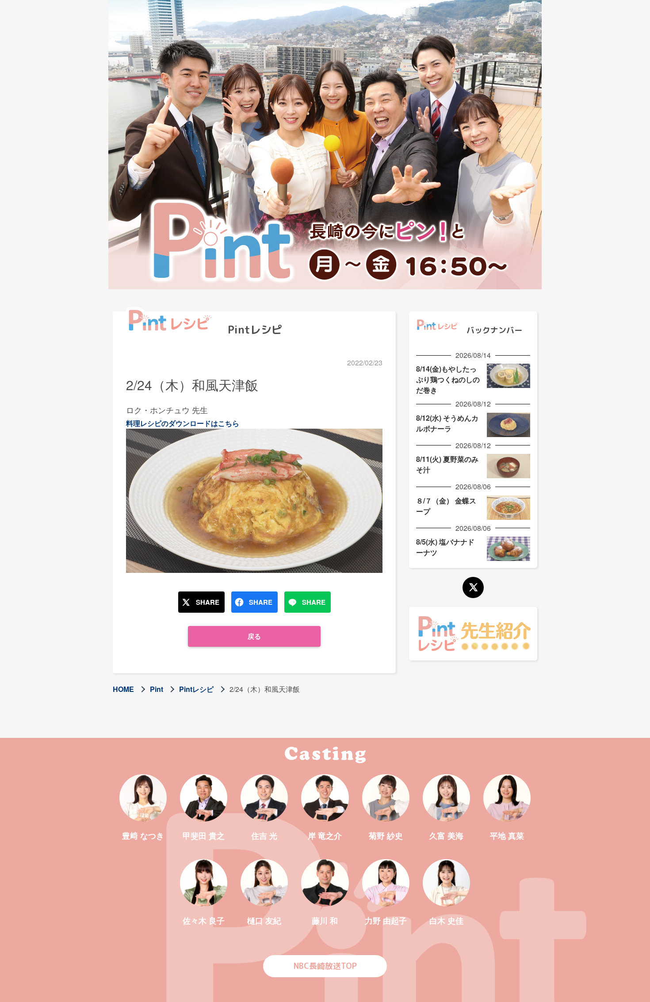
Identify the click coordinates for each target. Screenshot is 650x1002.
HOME (123, 689)
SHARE (207, 602)
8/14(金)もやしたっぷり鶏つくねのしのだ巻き (448, 379)
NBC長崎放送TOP (325, 965)
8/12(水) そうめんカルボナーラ (447, 423)
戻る (254, 636)
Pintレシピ (196, 689)
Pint (156, 689)
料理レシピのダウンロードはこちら (182, 423)
